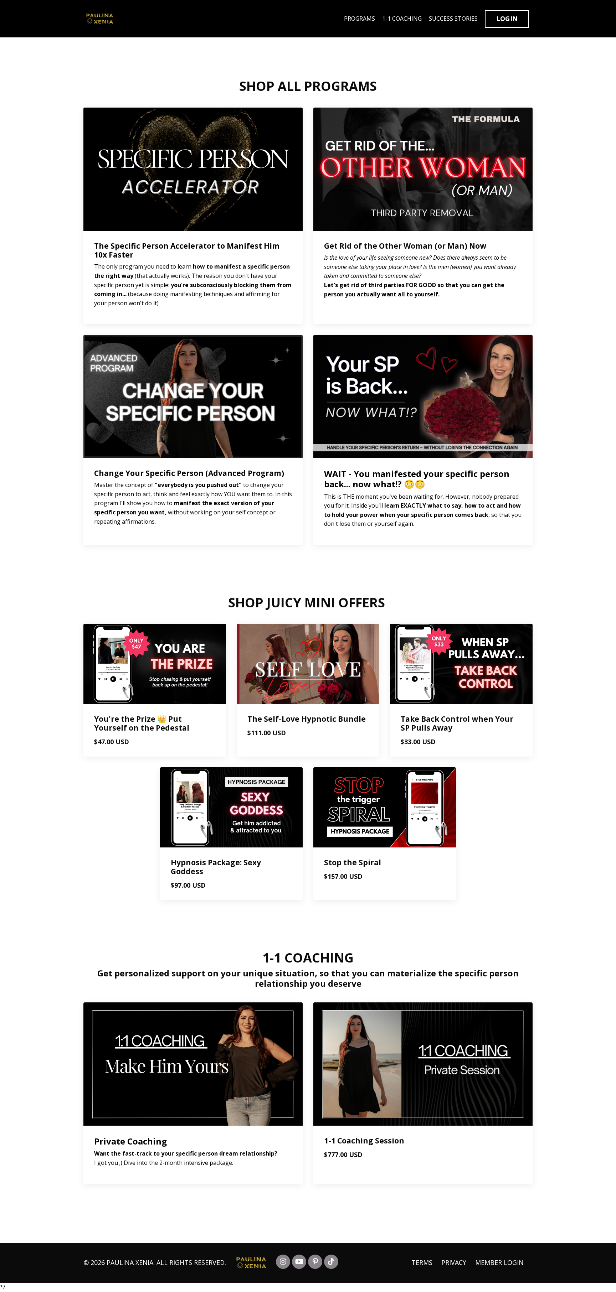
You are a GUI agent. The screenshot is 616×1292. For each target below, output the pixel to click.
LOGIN (507, 18)
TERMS (421, 1262)
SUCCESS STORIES (453, 18)
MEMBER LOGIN (499, 1262)
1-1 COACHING (402, 18)
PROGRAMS (359, 18)
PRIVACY (454, 1262)
